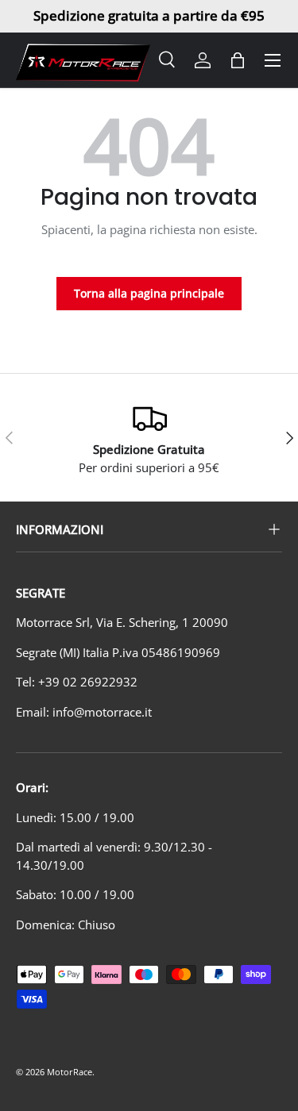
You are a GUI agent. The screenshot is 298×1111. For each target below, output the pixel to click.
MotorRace (69, 1072)
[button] (237, 60)
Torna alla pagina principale (149, 293)
